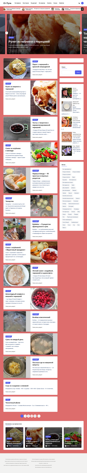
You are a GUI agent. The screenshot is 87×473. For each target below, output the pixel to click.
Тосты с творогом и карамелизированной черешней (41, 125)
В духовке (65, 179)
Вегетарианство (66, 185)
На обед (64, 203)
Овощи (64, 214)
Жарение (74, 190)
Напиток (64, 206)
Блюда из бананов (66, 171)
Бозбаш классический (41, 317)
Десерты (73, 187)
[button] (16, 51)
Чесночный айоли (13, 403)
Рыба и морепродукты (67, 219)
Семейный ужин (74, 222)
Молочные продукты (67, 201)
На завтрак (76, 201)
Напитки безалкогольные (74, 203)
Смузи (64, 224)
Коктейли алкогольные (67, 195)
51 (35, 416)
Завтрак (64, 193)
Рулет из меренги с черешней (29, 41)
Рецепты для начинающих (72, 216)
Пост (64, 216)
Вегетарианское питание (68, 182)
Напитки (11, 37)
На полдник (71, 206)
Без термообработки (67, 169)
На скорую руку (66, 211)
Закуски (70, 193)
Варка (73, 177)
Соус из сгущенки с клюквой (17, 386)
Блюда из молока (66, 177)
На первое (35, 170)
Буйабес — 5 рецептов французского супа (48, 8)
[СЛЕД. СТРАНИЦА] (38, 416)
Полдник (70, 214)
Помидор (76, 214)
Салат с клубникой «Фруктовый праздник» (74, 8)
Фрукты (64, 227)
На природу (76, 209)
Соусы (7, 382)
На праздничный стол (67, 209)
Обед (78, 211)
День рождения (66, 187)
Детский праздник (66, 190)
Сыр (74, 224)
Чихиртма (30, 8)
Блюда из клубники (67, 174)
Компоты (78, 198)
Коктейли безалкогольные (68, 198)
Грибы (73, 185)
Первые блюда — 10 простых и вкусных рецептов (40, 176)
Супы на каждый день (14, 339)
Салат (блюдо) (66, 222)
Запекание (76, 193)
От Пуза (7, 3)
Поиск (63, 67)
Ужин (78, 224)
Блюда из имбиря (76, 171)
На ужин (73, 211)
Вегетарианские (72, 179)
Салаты (8, 145)
